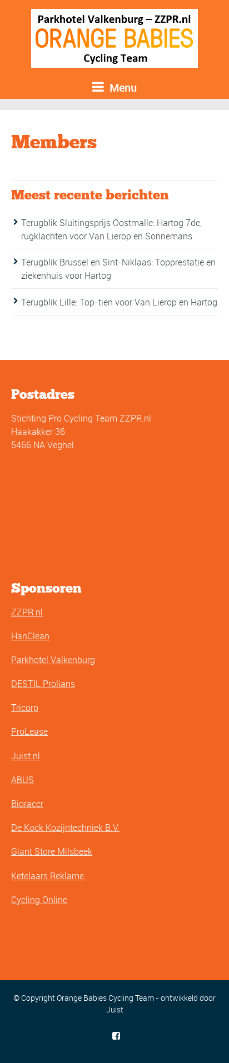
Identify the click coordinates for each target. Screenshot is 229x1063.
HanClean (30, 636)
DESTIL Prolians (43, 684)
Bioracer (27, 804)
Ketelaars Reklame (48, 876)
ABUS (22, 780)
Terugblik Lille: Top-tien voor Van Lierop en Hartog (119, 302)
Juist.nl (25, 756)
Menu (122, 87)
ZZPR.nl (27, 612)
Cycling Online (39, 900)
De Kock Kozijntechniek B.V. (65, 827)
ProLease (29, 731)
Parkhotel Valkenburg (53, 660)
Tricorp (24, 707)
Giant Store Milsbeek (51, 851)
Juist (114, 1009)
